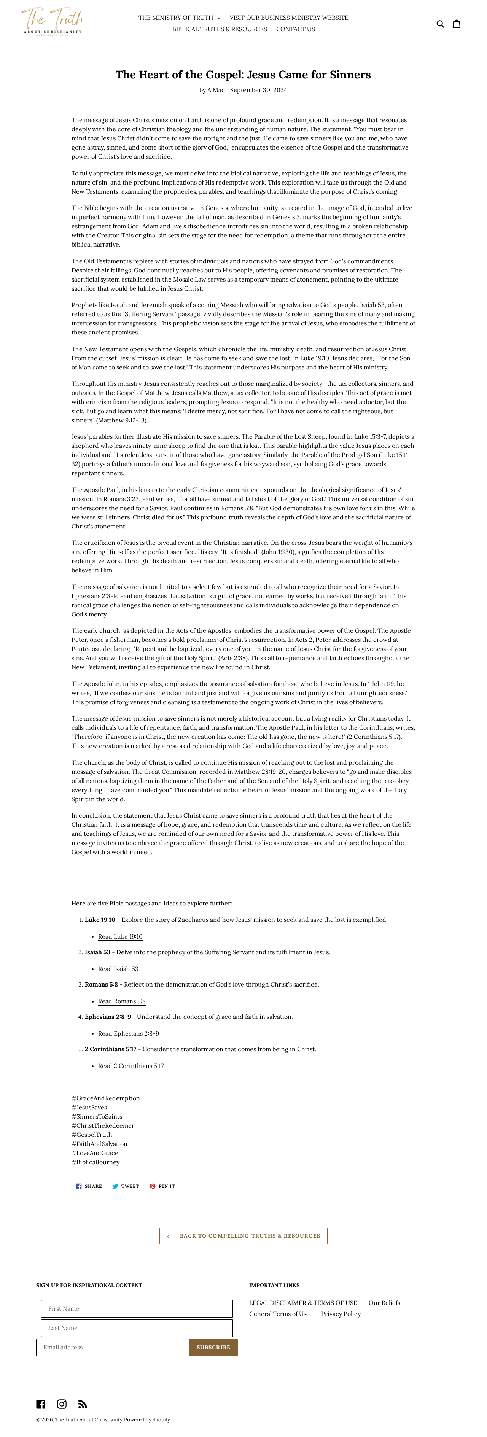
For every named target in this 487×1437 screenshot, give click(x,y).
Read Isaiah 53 (118, 968)
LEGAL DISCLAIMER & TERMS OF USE (303, 1303)
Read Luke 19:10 (120, 936)
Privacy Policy (341, 1314)
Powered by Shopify (147, 1419)
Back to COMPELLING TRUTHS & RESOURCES (249, 1235)
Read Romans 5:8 (122, 1001)
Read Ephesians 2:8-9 (128, 1033)
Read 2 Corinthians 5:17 (131, 1065)
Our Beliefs (384, 1303)
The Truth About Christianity (89, 1419)
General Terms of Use (279, 1314)
